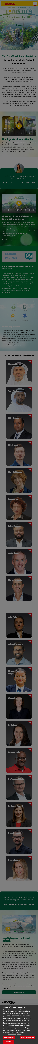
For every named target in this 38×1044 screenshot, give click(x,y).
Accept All (8, 1041)
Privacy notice (11, 1034)
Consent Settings (9, 1037)
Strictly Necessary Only (27, 1037)
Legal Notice (18, 1034)
